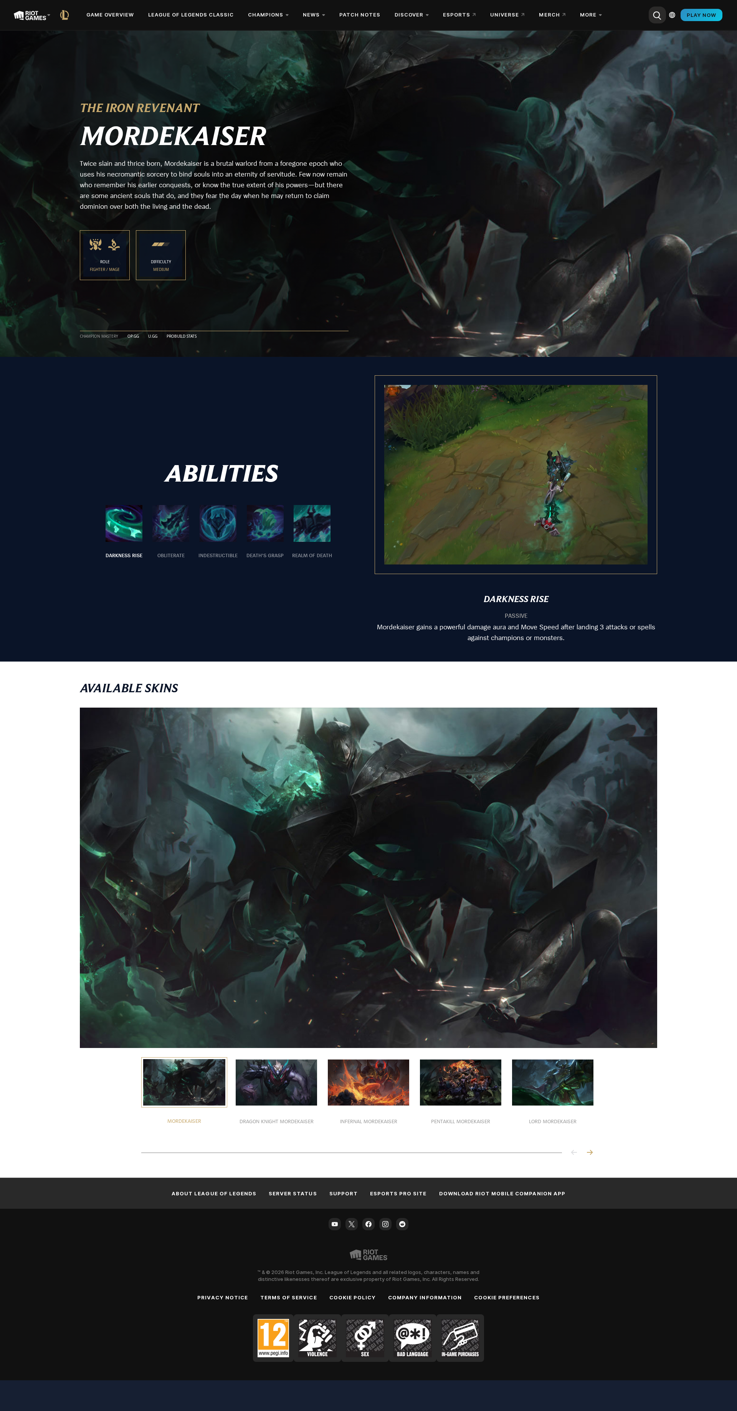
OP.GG (133, 336)
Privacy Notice (222, 1297)
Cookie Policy (352, 1297)
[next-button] (589, 1153)
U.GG (152, 336)
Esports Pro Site (398, 1193)
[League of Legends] (66, 15)
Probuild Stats (182, 336)
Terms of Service (288, 1297)
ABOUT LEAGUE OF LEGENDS (214, 1193)
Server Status (293, 1193)
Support (343, 1193)
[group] (218, 532)
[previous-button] (574, 1153)
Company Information (425, 1297)
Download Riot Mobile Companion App (502, 1193)
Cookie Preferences (507, 1297)
